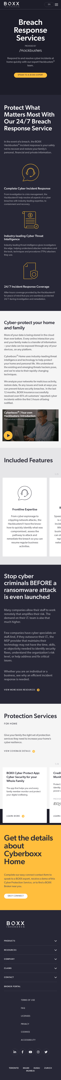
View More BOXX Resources (19, 690)
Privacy (25, 1024)
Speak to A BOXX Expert (30, 75)
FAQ (23, 1008)
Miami (26, 1068)
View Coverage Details (17, 751)
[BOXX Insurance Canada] (16, 924)
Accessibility (28, 1040)
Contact (9, 977)
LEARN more (13, 816)
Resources (10, 950)
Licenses (25, 1016)
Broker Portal (12, 986)
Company (9, 959)
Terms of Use (28, 1000)
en (49, 5)
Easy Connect (16, 896)
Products (9, 941)
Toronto (14, 1068)
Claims (8, 968)
